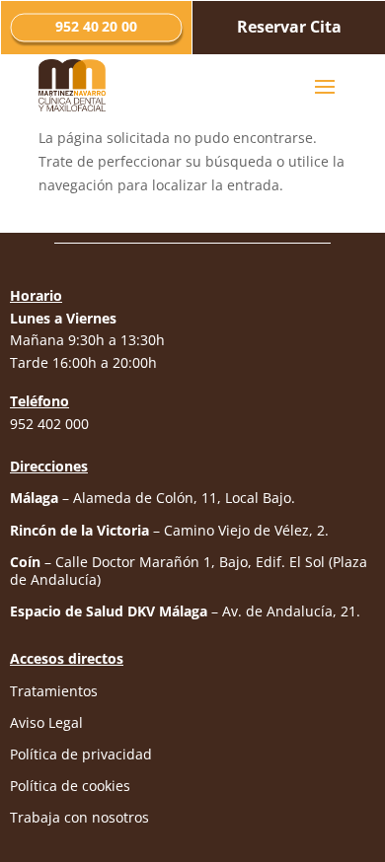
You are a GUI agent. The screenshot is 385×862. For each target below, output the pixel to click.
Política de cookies (70, 785)
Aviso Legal (46, 722)
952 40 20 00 (96, 26)
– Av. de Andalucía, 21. (185, 611)
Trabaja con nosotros (79, 817)
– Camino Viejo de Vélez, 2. (169, 530)
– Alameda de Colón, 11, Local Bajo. (152, 497)
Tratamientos (54, 691)
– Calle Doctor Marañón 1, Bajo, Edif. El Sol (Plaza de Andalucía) (188, 570)
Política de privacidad (81, 754)
